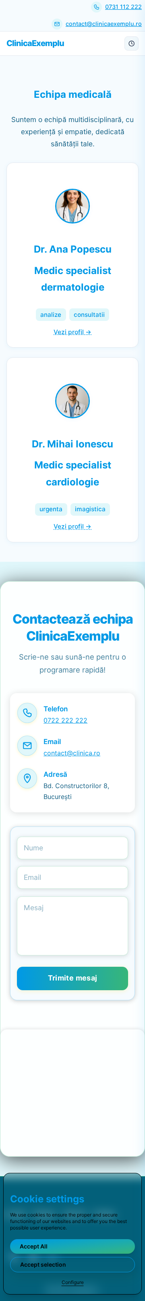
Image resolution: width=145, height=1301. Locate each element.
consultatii (89, 314)
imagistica (90, 509)
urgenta (50, 509)
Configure (73, 1282)
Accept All (34, 1246)
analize (50, 314)
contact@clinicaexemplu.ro (104, 23)
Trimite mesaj (72, 978)
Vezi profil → (72, 332)
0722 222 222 (65, 720)
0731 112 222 (123, 6)
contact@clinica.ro (72, 753)
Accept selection (43, 1264)
